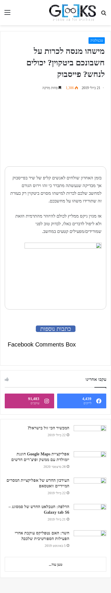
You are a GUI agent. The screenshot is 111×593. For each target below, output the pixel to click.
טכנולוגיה (96, 40)
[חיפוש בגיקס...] (104, 14)
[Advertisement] (69, 129)
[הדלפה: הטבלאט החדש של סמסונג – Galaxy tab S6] (90, 515)
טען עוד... (55, 564)
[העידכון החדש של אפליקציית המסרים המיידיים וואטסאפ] (90, 489)
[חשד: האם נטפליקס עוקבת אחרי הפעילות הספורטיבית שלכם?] (90, 541)
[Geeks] (72, 12)
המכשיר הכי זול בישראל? (48, 428)
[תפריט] (7, 14)
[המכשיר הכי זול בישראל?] (90, 436)
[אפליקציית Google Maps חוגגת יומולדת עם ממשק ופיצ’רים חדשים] (90, 462)
